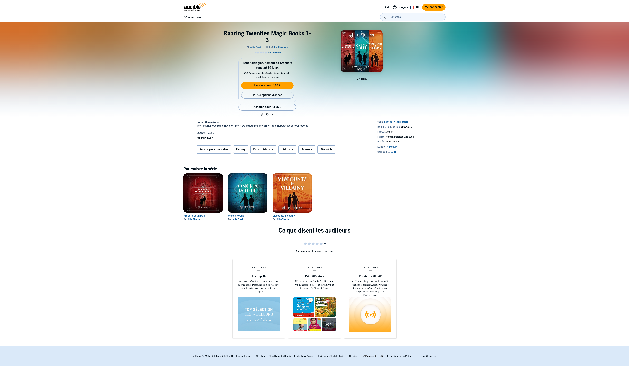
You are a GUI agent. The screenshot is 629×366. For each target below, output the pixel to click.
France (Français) (427, 356)
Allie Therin (194, 219)
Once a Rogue (236, 215)
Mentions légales (305, 356)
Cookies (353, 356)
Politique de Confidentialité (331, 356)
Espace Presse (243, 356)
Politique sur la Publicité (402, 356)
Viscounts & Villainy (284, 215)
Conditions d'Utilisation (280, 356)
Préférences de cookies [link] (373, 356)
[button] (262, 114)
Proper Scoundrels (194, 215)
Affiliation (260, 356)
